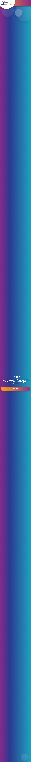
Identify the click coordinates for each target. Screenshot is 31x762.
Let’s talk (15, 389)
